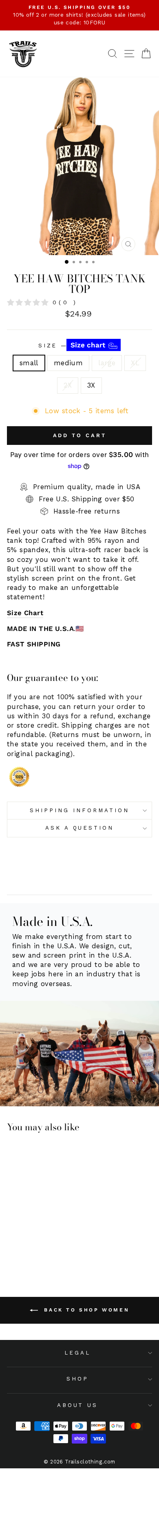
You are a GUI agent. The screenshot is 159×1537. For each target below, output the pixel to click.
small (29, 363)
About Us (77, 1405)
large (106, 363)
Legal (77, 1353)
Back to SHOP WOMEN (85, 1310)
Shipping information (79, 810)
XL (135, 363)
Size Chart (25, 613)
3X (91, 385)
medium (68, 363)
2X (68, 385)
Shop (77, 1379)
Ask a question (79, 828)
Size (73, 345)
